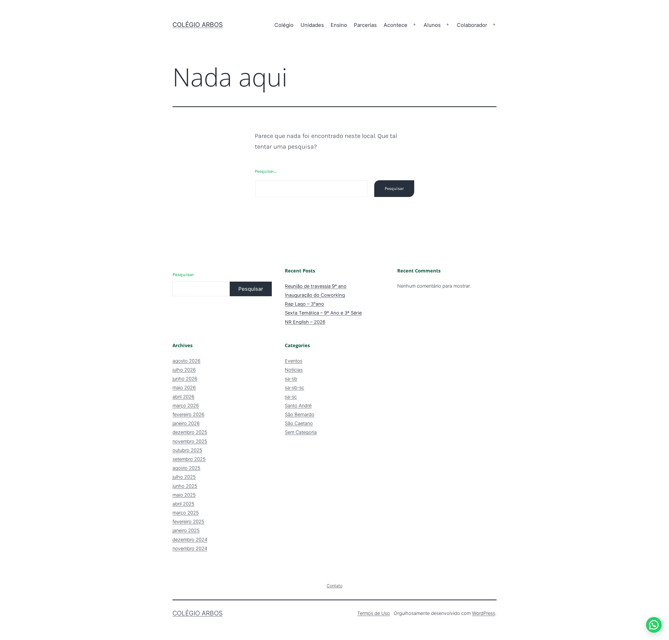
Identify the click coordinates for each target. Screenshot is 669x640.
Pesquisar (183, 274)
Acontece (395, 25)
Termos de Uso (373, 613)
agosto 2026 (186, 361)
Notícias (294, 370)
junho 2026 (184, 378)
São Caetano (299, 423)
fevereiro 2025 (188, 521)
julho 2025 (184, 477)
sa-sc (291, 396)
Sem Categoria (301, 432)
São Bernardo (299, 414)
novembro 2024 (189, 548)
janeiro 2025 (186, 530)
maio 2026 (184, 387)
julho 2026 (184, 370)
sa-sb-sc (294, 387)
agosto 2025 (186, 468)
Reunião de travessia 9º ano (316, 286)
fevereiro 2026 (188, 414)
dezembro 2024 (189, 539)
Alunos (432, 25)
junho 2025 (184, 486)
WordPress (483, 613)
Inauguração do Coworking (315, 295)
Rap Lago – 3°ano (304, 304)
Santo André (298, 405)
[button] (654, 625)
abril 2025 (183, 504)
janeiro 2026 (186, 423)
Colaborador (472, 25)
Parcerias (365, 25)
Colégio (283, 25)
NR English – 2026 (305, 322)
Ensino (339, 25)
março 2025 (185, 512)
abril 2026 (183, 396)
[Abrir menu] (414, 25)
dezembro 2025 (189, 432)
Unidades (312, 25)
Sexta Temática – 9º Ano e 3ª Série (323, 313)
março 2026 (185, 405)
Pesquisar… (265, 171)
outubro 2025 (187, 450)
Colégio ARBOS (197, 24)
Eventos (293, 361)
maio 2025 (184, 495)
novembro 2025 (189, 441)
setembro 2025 (189, 459)
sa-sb (291, 378)
